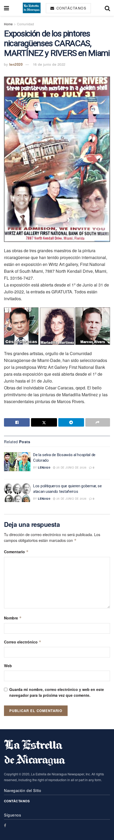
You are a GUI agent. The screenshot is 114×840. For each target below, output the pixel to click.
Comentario (16, 551)
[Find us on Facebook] (5, 825)
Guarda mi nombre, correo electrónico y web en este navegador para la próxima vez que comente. (56, 692)
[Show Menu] (6, 8)
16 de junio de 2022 (49, 64)
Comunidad (25, 24)
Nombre (13, 618)
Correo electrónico (22, 642)
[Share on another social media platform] (97, 422)
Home (8, 24)
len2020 (16, 64)
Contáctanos (70, 8)
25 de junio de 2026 (70, 467)
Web (8, 665)
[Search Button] (107, 8)
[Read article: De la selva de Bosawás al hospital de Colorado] (17, 461)
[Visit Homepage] (32, 8)
